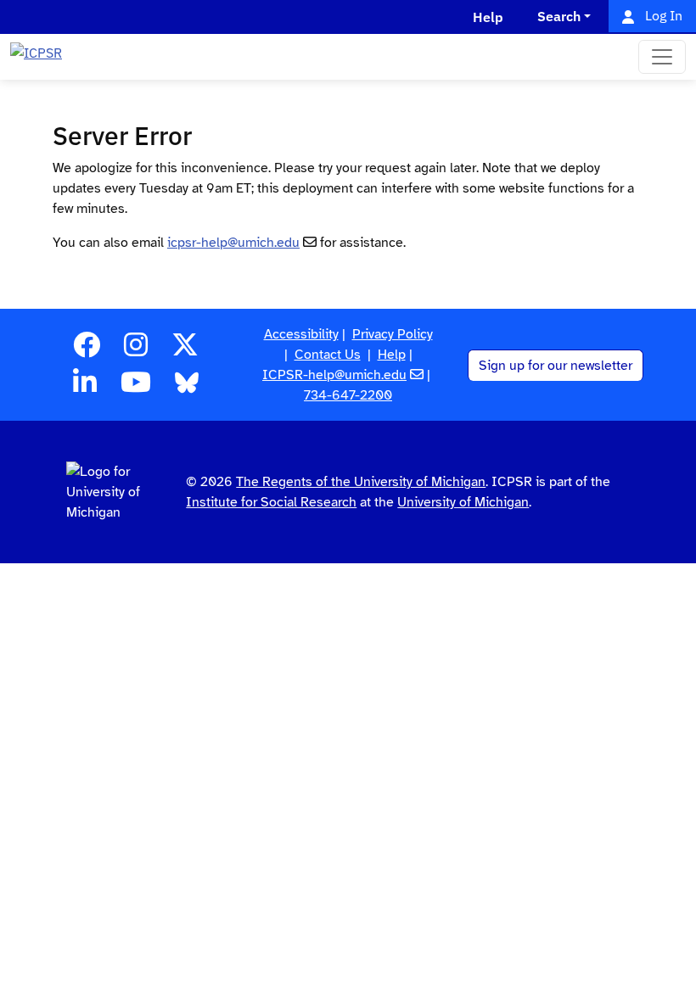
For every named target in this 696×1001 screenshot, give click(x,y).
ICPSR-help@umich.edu (334, 374)
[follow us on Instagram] (136, 350)
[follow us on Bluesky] (187, 387)
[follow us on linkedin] (85, 387)
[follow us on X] (185, 350)
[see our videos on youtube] (135, 387)
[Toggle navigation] (662, 57)
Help (392, 354)
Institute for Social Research (271, 502)
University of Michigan (463, 502)
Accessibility (301, 334)
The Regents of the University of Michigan (361, 481)
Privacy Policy (392, 334)
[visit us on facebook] (86, 350)
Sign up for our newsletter (555, 365)
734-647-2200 (348, 395)
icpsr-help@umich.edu (233, 242)
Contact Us (328, 354)
